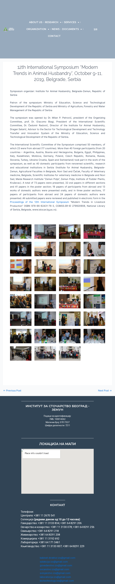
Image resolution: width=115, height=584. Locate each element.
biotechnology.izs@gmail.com (57, 580)
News (56, 29)
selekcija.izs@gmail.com (54, 561)
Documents (70, 29)
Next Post (105, 390)
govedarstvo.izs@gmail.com (56, 565)
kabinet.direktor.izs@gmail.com (57, 557)
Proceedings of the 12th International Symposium (39, 202)
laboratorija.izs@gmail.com (55, 576)
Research (51, 22)
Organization (36, 29)
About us (35, 22)
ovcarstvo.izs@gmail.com (54, 569)
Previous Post (12, 390)
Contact (54, 36)
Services (70, 22)
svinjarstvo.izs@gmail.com (55, 573)
